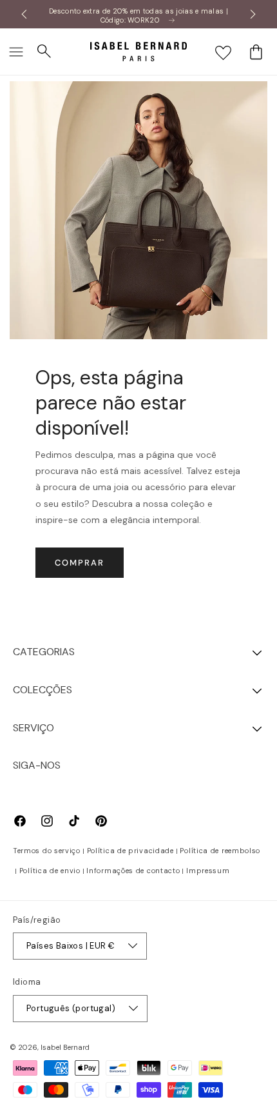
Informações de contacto (133, 870)
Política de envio (50, 870)
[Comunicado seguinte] (253, 14)
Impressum (207, 870)
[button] (16, 51)
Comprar (79, 562)
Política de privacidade (130, 850)
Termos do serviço (47, 850)
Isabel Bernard (65, 1047)
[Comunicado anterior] (24, 14)
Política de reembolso (220, 850)
